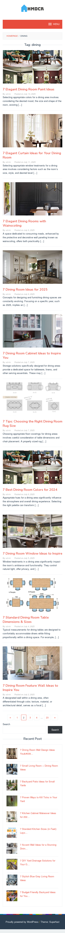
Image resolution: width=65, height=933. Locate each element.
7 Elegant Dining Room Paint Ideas (28, 89)
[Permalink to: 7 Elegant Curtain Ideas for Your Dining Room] (32, 132)
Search (6, 724)
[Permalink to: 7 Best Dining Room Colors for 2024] (32, 468)
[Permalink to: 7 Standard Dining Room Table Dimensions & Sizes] (32, 596)
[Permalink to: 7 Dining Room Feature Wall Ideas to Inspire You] (32, 664)
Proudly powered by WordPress (22, 921)
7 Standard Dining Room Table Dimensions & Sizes (26, 619)
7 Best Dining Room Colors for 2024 (30, 490)
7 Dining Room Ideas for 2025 (25, 289)
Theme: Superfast (50, 921)
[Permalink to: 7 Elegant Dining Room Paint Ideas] (32, 68)
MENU (56, 24)
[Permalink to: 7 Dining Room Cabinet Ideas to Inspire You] (32, 332)
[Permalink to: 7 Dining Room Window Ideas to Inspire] (32, 532)
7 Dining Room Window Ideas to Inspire (32, 553)
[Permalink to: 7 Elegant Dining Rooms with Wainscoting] (32, 200)
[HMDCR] (32, 7)
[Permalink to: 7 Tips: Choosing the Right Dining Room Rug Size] (32, 400)
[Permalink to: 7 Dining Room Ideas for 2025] (32, 268)
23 (47, 717)
